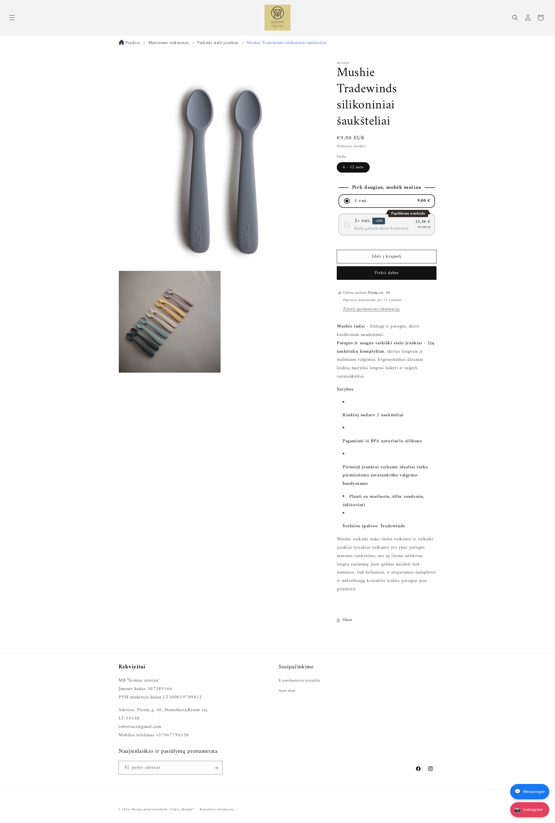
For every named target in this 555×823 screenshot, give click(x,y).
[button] (12, 17)
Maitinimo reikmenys (168, 43)
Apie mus (287, 690)
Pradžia (132, 43)
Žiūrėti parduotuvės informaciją (371, 309)
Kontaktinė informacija (217, 809)
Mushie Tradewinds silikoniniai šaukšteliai (287, 43)
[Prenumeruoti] (216, 768)
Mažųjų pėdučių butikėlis (150, 809)
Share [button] (347, 620)
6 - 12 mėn (353, 167)
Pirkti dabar (387, 273)
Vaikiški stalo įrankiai (217, 43)
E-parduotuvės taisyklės (299, 680)
